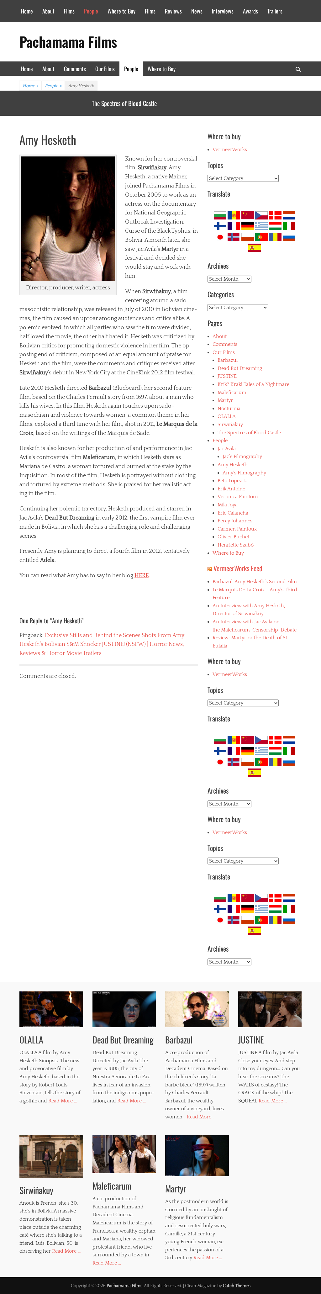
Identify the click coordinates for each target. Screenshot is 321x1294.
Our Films (105, 69)
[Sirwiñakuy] (51, 1156)
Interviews (223, 11)
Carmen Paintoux (237, 529)
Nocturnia (229, 408)
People (91, 11)
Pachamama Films (68, 41)
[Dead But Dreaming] (124, 1009)
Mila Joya (228, 505)
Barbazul (228, 360)
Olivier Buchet (233, 537)
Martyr (225, 400)
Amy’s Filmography (244, 473)
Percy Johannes (235, 521)
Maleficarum (232, 392)
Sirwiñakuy (230, 424)
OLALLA (100, 103)
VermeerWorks (230, 149)
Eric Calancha (233, 513)
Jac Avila (227, 449)
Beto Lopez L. (232, 480)
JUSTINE (227, 376)
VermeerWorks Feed (237, 568)
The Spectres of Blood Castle (249, 433)
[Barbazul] (197, 1009)
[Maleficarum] (124, 1154)
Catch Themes (236, 1285)
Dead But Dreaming (240, 368)
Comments (75, 69)
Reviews (173, 11)
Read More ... (62, 1101)
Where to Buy (121, 11)
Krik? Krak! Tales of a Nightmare (253, 384)
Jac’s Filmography (242, 456)
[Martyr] (197, 1155)
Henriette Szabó (236, 545)
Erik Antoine (231, 489)
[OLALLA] (51, 1009)
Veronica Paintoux (238, 496)
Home (27, 11)
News (197, 11)
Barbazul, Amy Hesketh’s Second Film (255, 581)
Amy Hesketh (233, 464)
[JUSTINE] (270, 1009)
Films (69, 11)
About (48, 11)
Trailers (274, 11)
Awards (250, 11)
